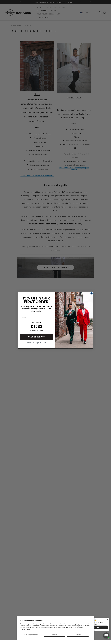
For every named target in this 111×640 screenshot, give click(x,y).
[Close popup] (107, 619)
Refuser (78, 634)
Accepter (54, 634)
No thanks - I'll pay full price (36, 342)
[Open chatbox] (106, 635)
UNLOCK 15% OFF (36, 336)
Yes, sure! (96, 627)
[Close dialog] (91, 293)
